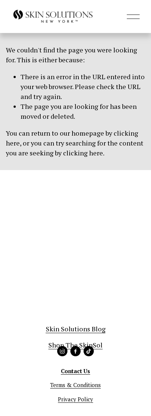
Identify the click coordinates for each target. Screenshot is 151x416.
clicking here (83, 152)
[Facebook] (75, 351)
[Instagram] (62, 351)
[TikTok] (89, 351)
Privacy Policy (75, 399)
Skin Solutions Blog (76, 328)
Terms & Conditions (75, 385)
